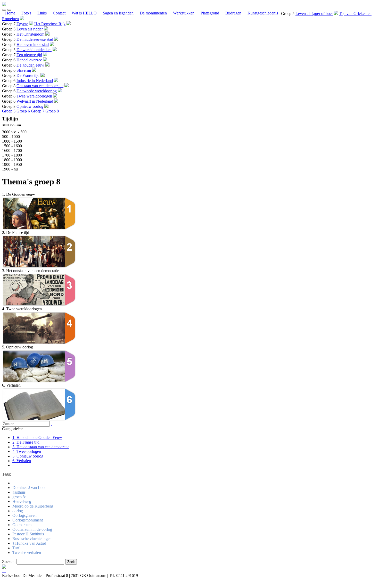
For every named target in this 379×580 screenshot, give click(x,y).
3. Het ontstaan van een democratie (40, 447)
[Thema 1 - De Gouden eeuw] (39, 229)
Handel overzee (29, 60)
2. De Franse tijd (25, 442)
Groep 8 (52, 111)
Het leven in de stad (33, 44)
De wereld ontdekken (34, 49)
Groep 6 (23, 111)
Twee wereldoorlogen (34, 96)
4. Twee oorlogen (26, 451)
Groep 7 (37, 111)
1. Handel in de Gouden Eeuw (37, 437)
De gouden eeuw (30, 65)
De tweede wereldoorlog (37, 91)
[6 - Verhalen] (39, 420)
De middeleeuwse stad (35, 39)
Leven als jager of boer (314, 13)
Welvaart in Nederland (35, 101)
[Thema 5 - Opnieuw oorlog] (39, 381)
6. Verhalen (21, 461)
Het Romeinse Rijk (49, 24)
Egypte (22, 24)
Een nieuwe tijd (29, 55)
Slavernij (24, 70)
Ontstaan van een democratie (40, 86)
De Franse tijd (28, 75)
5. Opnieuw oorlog (27, 456)
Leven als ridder (30, 29)
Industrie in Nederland (35, 80)
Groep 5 (8, 111)
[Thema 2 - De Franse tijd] (39, 267)
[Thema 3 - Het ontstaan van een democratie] (39, 305)
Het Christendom (30, 34)
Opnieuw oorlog (30, 106)
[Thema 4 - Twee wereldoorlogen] (39, 343)
